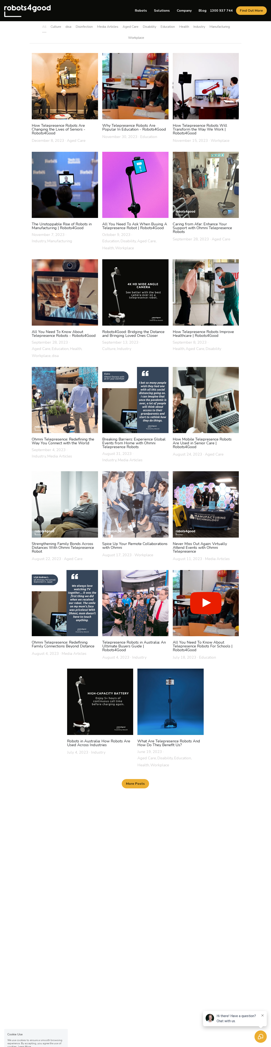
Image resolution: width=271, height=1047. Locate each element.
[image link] (27, 10)
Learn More (24, 1019)
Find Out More (251, 10)
